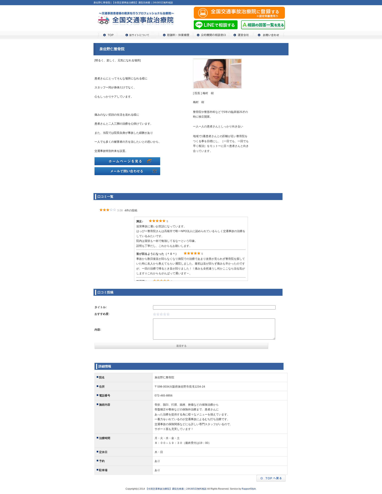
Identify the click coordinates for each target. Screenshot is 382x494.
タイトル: (101, 307)
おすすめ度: (102, 313)
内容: (98, 329)
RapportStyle (249, 488)
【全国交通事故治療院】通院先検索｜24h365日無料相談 (176, 488)
